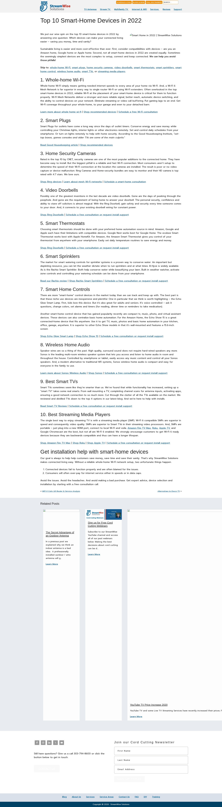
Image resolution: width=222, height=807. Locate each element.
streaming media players (111, 71)
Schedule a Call (124, 2)
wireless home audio (68, 71)
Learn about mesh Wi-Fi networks (83, 182)
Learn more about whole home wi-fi (60, 112)
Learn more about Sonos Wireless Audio (63, 373)
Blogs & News (139, 2)
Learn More (52, 564)
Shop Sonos (95, 373)
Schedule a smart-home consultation (125, 182)
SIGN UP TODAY (129, 779)
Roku (155, 428)
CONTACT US (47, 769)
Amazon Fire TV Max (139, 428)
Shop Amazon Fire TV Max (55, 443)
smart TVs (87, 71)
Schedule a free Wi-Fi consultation (138, 112)
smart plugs (78, 67)
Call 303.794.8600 (154, 2)
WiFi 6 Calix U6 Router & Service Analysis (61, 491)
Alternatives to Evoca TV (169, 491)
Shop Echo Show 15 (87, 336)
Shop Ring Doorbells (52, 215)
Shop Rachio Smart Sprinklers (86, 281)
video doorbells (123, 67)
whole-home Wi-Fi (60, 67)
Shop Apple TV (96, 443)
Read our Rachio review (53, 281)
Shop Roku (79, 443)
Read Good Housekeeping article (59, 145)
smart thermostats (144, 67)
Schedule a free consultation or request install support (97, 215)
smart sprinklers (165, 67)
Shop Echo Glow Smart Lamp (56, 336)
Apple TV (164, 428)
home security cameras (100, 67)
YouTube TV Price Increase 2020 (149, 704)
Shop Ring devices (51, 182)
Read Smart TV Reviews (53, 406)
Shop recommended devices (100, 112)
